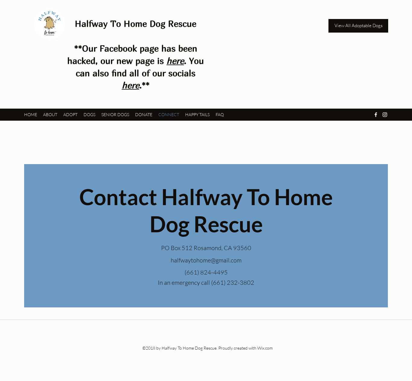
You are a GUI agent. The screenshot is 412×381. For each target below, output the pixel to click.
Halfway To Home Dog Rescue (135, 23)
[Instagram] (385, 115)
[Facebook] (376, 115)
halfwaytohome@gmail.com (206, 260)
